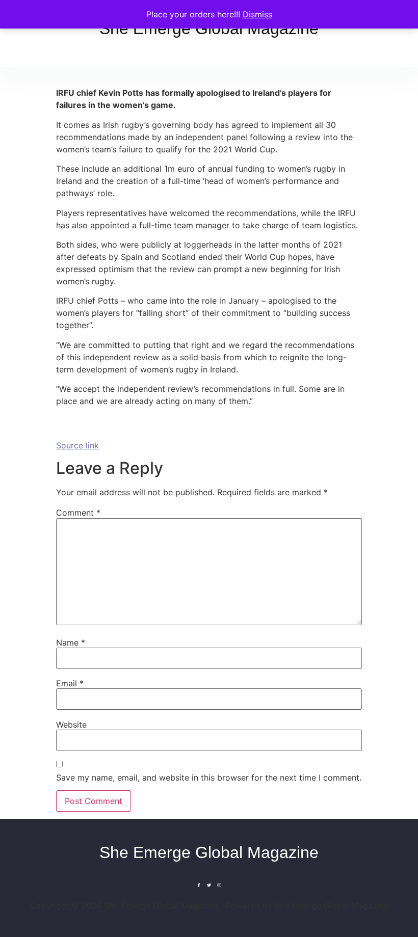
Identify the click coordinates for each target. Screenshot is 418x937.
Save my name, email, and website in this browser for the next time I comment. (208, 777)
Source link (77, 445)
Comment (78, 512)
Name (70, 642)
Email (70, 683)
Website (71, 724)
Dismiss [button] (257, 14)
